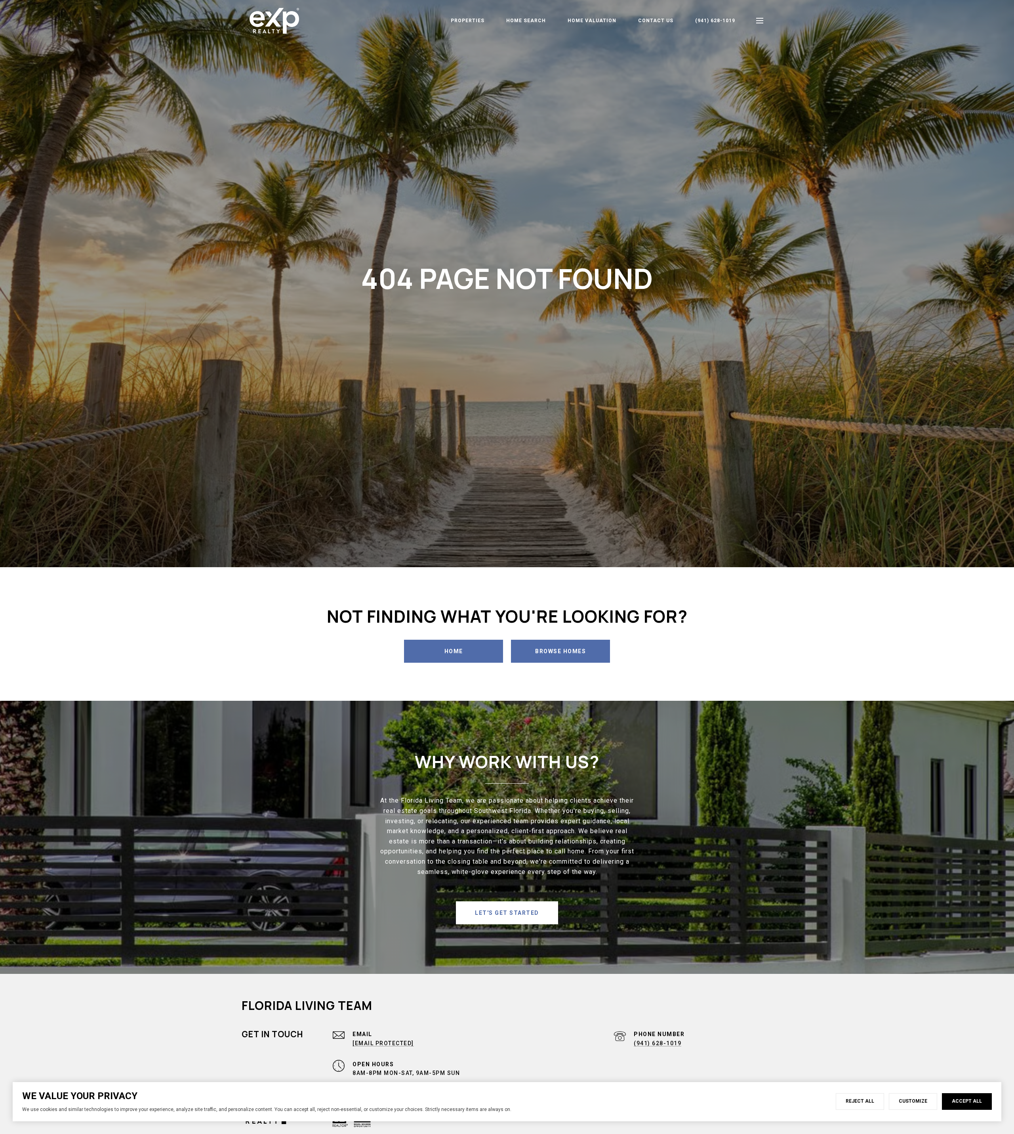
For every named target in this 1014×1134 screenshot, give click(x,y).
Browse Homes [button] (560, 651)
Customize (913, 1101)
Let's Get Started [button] (507, 913)
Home (453, 651)
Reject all (860, 1101)
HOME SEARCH (526, 20)
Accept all (967, 1101)
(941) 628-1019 (715, 20)
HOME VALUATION (592, 20)
